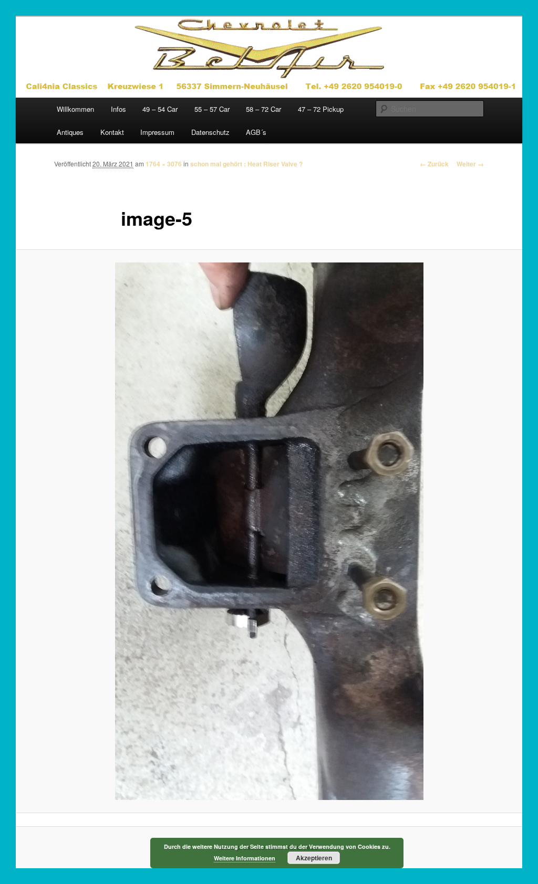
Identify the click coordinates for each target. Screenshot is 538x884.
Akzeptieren (314, 857)
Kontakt (112, 132)
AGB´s (256, 132)
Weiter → (470, 164)
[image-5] (269, 531)
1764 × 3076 (164, 164)
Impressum (157, 132)
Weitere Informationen (244, 858)
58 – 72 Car (263, 109)
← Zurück (434, 164)
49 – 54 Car (160, 109)
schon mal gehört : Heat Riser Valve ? (246, 164)
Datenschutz (210, 132)
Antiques (70, 132)
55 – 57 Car (212, 109)
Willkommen (75, 109)
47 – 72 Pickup (321, 109)
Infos (118, 109)
